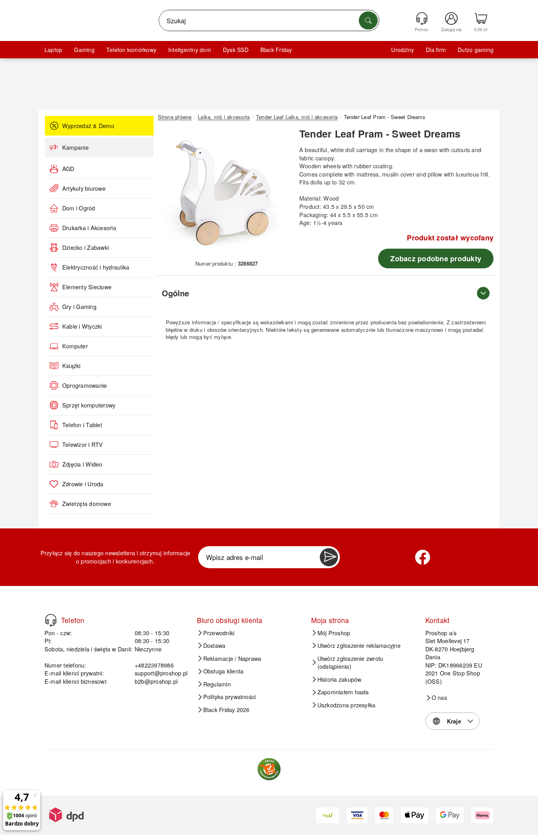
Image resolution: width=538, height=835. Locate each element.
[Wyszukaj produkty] (368, 20)
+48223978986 (154, 665)
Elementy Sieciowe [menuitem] (86, 287)
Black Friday (276, 50)
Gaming (84, 50)
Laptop (53, 50)
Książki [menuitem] (71, 366)
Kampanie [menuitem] (75, 147)
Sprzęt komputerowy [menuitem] (88, 405)
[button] (224, 192)
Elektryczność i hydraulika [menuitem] (95, 267)
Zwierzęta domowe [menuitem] (86, 504)
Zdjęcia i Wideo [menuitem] (82, 464)
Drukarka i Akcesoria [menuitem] (89, 228)
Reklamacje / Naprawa (232, 658)
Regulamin (217, 684)
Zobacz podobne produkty (435, 258)
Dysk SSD (236, 50)
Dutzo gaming (475, 50)
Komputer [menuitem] (75, 346)
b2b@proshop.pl (156, 681)
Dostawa (214, 645)
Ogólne (175, 293)
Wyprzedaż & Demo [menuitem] (88, 126)
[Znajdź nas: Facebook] (422, 557)
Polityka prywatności (229, 697)
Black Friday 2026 (226, 710)
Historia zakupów (339, 679)
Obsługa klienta (223, 671)
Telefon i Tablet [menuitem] (82, 425)
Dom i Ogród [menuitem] (78, 208)
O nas (439, 697)
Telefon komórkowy (131, 50)
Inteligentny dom (189, 50)
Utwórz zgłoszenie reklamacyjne (359, 645)
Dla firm (436, 50)
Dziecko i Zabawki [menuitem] (85, 247)
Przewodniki (219, 633)
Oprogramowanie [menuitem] (84, 385)
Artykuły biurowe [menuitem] (84, 188)
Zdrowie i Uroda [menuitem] (83, 484)
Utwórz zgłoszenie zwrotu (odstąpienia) (350, 663)
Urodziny (402, 50)
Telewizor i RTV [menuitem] (82, 444)
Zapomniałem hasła (343, 692)
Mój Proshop (334, 633)
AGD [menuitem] (68, 169)
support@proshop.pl (161, 673)
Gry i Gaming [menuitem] (79, 307)
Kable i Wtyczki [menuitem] (82, 326)
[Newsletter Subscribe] (329, 557)
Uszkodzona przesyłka (346, 705)
